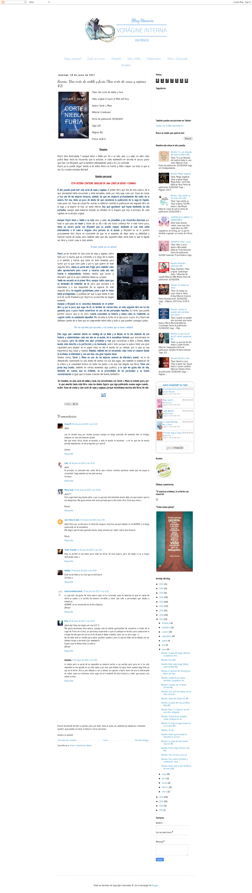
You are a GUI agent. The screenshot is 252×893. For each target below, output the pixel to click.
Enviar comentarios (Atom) (80, 746)
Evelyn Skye (168, 435)
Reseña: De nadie (168, 660)
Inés (66, 463)
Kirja (66, 621)
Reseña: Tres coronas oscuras (174, 755)
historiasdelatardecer (73, 591)
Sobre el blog (134, 58)
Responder (69, 454)
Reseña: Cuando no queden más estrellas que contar (180, 312)
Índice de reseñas (96, 58)
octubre (165, 632)
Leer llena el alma (71, 520)
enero (164, 792)
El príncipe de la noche (172, 389)
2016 (161, 797)
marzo (165, 783)
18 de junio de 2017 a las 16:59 (81, 463)
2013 (161, 810)
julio (164, 645)
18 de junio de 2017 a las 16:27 (85, 424)
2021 (161, 602)
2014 (161, 806)
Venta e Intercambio (177, 58)
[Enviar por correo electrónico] (65, 403)
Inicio (105, 740)
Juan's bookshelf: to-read (175, 385)
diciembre (166, 623)
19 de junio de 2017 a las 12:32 (96, 591)
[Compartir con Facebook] (74, 403)
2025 (161, 584)
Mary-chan (69, 490)
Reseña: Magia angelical (181, 174)
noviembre (166, 628)
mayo (164, 774)
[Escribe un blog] (68, 403)
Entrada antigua (142, 740)
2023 (161, 593)
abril (164, 779)
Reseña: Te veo (167, 730)
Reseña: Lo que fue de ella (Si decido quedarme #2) (181, 336)
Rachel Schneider (169, 414)
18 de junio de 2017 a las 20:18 (87, 490)
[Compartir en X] (71, 403)
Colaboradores (154, 58)
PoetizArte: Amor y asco (181, 242)
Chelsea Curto (168, 403)
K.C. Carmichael (168, 425)
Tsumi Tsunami (70, 550)
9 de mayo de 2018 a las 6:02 (84, 660)
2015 (161, 802)
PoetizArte (116, 58)
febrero (165, 787)
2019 (161, 611)
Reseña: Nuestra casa (180, 358)
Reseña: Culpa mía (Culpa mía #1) (174, 699)
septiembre (167, 636)
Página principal (72, 58)
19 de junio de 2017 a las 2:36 (92, 520)
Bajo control (168, 400)
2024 (161, 589)
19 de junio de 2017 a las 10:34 (84, 571)
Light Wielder (168, 411)
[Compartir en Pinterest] (76, 403)
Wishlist (126, 65)
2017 (161, 619)
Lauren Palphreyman (170, 392)
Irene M (67, 424)
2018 (161, 615)
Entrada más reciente (67, 740)
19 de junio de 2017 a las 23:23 (81, 621)
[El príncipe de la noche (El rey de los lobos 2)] (160, 395)
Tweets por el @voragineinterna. (170, 126)
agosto (165, 641)
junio (164, 650)
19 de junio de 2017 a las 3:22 (89, 550)
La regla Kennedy (170, 422)
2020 (161, 606)
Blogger (155, 886)
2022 (161, 597)
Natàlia (67, 571)
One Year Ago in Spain (172, 433)
